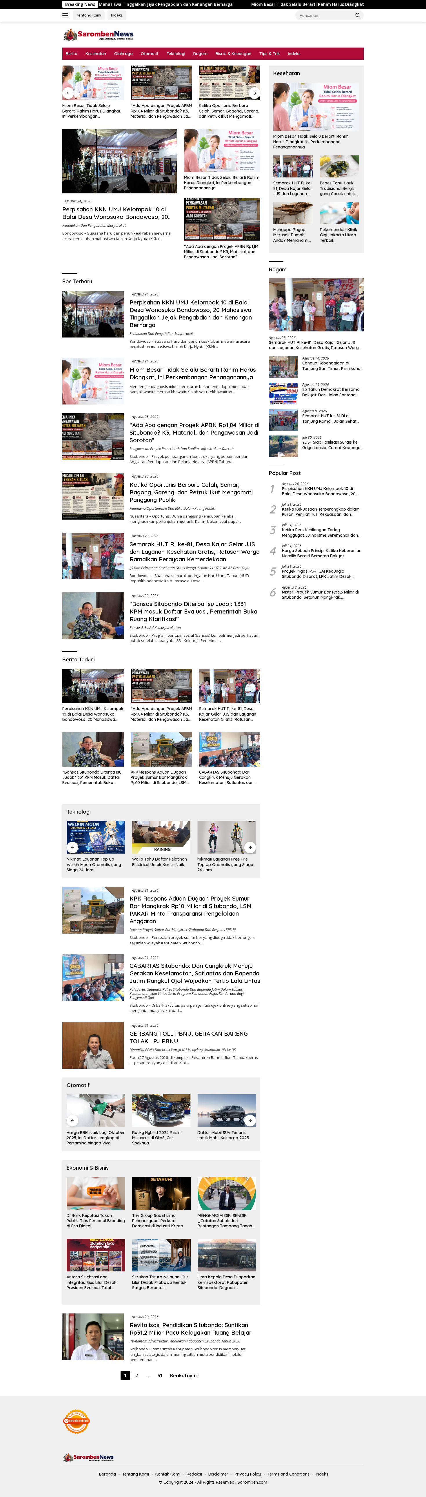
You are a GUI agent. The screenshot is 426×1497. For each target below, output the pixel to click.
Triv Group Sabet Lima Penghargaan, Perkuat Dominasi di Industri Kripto (157, 1221)
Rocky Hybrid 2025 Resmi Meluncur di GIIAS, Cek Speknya (91, 1138)
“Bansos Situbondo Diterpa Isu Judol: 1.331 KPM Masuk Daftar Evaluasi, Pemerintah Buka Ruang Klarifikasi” (193, 611)
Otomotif (150, 53)
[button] (358, 15)
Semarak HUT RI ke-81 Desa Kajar (224, 567)
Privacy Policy (248, 1474)
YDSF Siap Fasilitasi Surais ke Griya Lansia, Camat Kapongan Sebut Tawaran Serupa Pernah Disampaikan (332, 445)
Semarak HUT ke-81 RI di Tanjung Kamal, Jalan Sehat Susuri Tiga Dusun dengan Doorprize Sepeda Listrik (329, 418)
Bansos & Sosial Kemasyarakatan (155, 627)
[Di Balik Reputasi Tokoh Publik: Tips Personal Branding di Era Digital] (96, 1193)
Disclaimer (218, 1474)
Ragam (200, 53)
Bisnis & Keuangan (233, 53)
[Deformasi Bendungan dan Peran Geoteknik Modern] (226, 837)
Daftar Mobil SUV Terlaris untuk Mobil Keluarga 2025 (158, 1135)
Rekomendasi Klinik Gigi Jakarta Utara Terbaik (338, 235)
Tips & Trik (269, 53)
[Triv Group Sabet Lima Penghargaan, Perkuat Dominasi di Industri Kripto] (161, 1193)
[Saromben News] (98, 34)
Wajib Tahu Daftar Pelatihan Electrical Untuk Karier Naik (94, 862)
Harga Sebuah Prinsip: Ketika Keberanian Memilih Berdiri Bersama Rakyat (321, 553)
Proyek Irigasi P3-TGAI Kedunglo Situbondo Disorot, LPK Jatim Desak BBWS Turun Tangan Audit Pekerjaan (317, 574)
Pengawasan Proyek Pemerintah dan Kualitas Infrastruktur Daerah (182, 448)
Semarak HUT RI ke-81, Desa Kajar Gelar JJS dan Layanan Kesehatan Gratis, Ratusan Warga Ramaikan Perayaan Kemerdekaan (227, 111)
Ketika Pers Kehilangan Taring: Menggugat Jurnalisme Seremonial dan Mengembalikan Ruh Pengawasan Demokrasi (320, 532)
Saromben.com (252, 1482)
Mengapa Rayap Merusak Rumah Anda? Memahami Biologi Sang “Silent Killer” (292, 235)
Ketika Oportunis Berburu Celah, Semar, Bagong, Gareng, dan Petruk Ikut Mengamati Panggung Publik (161, 111)
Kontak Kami (167, 1474)
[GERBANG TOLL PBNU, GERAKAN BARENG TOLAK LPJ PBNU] (93, 1045)
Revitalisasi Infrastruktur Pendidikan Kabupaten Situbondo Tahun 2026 (185, 1341)
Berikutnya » (184, 1375)
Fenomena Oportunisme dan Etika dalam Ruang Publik (172, 508)
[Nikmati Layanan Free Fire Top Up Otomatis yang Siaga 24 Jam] (161, 837)
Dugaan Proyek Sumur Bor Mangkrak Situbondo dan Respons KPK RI (183, 929)
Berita (71, 53)
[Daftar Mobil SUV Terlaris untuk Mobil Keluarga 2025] (161, 1110)
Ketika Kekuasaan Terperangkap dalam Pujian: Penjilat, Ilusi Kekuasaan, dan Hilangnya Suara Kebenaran (321, 512)
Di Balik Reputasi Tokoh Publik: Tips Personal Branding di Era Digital (96, 1221)
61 (160, 1375)
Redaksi (194, 1474)
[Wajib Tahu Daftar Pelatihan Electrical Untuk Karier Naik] (96, 837)
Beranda (107, 1474)
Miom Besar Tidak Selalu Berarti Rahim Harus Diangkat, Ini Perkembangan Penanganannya (247, 4)
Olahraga (123, 53)
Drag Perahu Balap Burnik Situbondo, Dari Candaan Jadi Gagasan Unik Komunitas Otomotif (226, 1138)
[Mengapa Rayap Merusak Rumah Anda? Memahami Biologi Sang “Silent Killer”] (293, 213)
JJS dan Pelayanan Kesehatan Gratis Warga (163, 567)
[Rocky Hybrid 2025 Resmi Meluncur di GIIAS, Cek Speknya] (96, 1110)
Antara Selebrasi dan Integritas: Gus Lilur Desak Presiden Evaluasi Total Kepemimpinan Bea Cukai (91, 1282)
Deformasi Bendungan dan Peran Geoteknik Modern (223, 862)
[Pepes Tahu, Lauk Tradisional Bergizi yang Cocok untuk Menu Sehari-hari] (339, 166)
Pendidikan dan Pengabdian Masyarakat (94, 225)
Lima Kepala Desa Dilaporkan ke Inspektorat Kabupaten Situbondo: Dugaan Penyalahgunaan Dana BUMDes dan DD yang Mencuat (226, 1282)
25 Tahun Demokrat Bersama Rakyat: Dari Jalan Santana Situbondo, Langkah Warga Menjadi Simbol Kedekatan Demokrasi (331, 392)
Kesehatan (95, 53)
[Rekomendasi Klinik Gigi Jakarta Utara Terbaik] (339, 213)
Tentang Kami (89, 15)
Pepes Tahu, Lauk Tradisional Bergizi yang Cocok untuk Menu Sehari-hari (338, 188)
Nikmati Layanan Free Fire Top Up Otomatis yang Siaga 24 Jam (160, 864)
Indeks (117, 15)
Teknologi (176, 53)
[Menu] (66, 15)
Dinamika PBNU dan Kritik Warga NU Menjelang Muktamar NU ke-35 (183, 1049)
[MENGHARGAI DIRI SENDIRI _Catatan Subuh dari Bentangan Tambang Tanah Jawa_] (227, 1193)
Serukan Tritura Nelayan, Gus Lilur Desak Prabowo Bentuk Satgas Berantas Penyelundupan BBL (160, 1282)
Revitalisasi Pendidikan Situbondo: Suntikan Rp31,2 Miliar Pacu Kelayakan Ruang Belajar (191, 1328)
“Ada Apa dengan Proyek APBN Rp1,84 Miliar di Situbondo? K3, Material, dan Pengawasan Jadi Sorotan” (92, 111)
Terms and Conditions (288, 1474)
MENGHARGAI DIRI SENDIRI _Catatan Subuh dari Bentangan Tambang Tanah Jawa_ (225, 1221)
